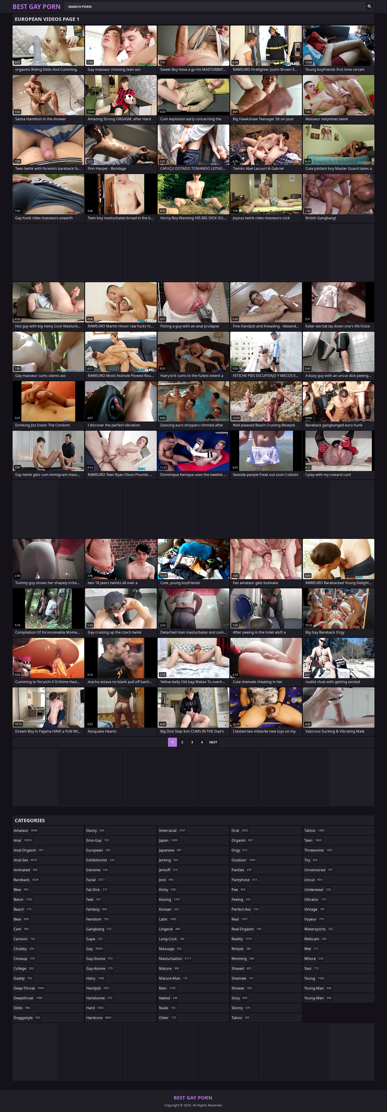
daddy (23, 978)
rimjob (241, 948)
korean (169, 909)
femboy (96, 909)
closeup (24, 958)
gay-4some (99, 968)
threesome (318, 850)
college (24, 968)
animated (25, 869)
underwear (317, 889)
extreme (97, 869)
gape (94, 938)
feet (93, 899)
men (167, 988)
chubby (24, 948)
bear (21, 919)
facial (95, 879)
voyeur (314, 919)
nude (167, 1007)
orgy (239, 850)
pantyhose (244, 879)
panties (242, 869)
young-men (317, 998)
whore (313, 958)
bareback (26, 879)
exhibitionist (100, 860)
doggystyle (27, 1017)
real (240, 919)
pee (238, 889)
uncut (313, 879)
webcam (315, 938)
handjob (98, 988)
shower (242, 988)
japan (168, 840)
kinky (167, 889)
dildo (22, 1007)
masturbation (175, 958)
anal (23, 840)
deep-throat (29, 988)
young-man (317, 988)
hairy (95, 978)
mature (169, 968)
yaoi (311, 968)
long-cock (171, 938)
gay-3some (99, 958)
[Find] (370, 6)
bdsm (23, 899)
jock (166, 879)
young (314, 978)
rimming (243, 958)
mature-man (173, 978)
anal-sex (25, 860)
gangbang (99, 929)
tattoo (314, 830)
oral (240, 830)
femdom (97, 919)
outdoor (243, 860)
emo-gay (97, 840)
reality (242, 938)
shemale (243, 978)
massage (170, 948)
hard (95, 1007)
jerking (168, 860)
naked (168, 998)
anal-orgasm (28, 850)
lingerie (169, 929)
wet (311, 948)
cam (21, 929)
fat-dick (96, 889)
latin (167, 919)
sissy (239, 998)
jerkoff (168, 869)
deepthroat (28, 998)
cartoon (24, 938)
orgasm (242, 840)
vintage (314, 909)
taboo (240, 1017)
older (167, 1017)
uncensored (318, 869)
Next (213, 742)
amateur (25, 830)
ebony (95, 830)
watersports (318, 929)
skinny (241, 1007)
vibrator (315, 899)
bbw (21, 889)
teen (312, 840)
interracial (172, 830)
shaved (241, 968)
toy (311, 860)
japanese (170, 850)
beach (22, 909)
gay (94, 948)
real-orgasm (246, 929)
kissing (169, 899)
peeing (241, 899)
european (98, 850)
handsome (99, 998)
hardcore (98, 1017)
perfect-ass (245, 909)
